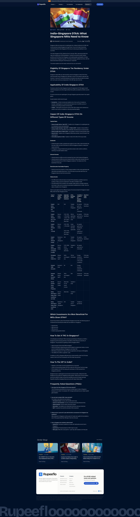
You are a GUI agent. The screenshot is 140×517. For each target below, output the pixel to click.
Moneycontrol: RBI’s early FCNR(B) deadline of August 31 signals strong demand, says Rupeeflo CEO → (71, 1)
